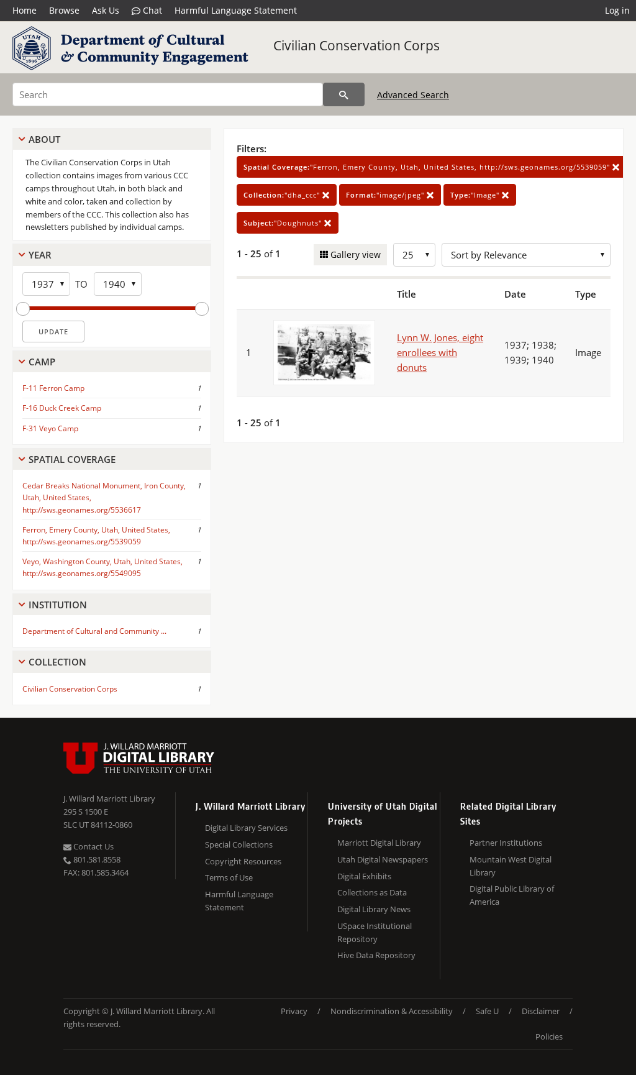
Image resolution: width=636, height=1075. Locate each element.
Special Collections (239, 844)
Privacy (294, 1011)
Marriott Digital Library (379, 842)
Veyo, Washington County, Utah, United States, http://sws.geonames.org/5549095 (102, 567)
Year (40, 255)
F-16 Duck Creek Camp (61, 408)
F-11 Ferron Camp (53, 388)
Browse (64, 10)
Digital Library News (374, 909)
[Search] (344, 94)
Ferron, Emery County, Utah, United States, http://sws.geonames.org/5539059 (96, 535)
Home (24, 10)
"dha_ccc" (282, 194)
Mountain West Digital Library (511, 866)
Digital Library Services (246, 827)
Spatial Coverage (72, 459)
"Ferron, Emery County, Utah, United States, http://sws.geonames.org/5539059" (427, 167)
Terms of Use (229, 877)
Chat (151, 10)
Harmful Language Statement (236, 10)
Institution (58, 604)
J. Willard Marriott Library (109, 798)
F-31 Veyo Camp (50, 428)
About (44, 139)
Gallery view (354, 254)
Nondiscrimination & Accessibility (391, 1011)
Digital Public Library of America (512, 895)
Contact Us (92, 846)
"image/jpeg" (386, 194)
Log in (617, 10)
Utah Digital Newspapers (382, 859)
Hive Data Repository (376, 955)
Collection (57, 662)
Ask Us (105, 10)
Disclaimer (541, 1011)
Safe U (487, 1011)
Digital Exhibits (364, 876)
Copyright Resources (243, 861)
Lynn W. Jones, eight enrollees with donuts (440, 352)
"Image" (476, 194)
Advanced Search (413, 95)
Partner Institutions (506, 842)
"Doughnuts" (283, 222)
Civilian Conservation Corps (356, 45)
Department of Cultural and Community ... (94, 631)
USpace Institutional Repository (374, 932)
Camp (42, 361)
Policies (549, 1036)
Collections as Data (372, 892)
